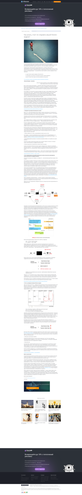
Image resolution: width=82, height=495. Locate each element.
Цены (42, 1)
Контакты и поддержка (34, 478)
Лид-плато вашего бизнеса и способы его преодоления (26, 423)
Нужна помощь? (48, 1)
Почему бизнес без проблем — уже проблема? (32, 352)
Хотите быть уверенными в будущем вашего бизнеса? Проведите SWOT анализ (54, 410)
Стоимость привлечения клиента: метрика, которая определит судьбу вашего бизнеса (40, 410)
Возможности (35, 1)
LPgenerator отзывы (24, 480)
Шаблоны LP (39, 1)
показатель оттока (47, 367)
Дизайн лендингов (53, 477)
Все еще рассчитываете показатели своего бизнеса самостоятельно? (35, 281)
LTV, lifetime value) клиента (28, 332)
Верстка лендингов (53, 476)
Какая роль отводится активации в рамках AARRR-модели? (26, 410)
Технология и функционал (45, 476)
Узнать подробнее (39, 23)
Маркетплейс (43, 481)
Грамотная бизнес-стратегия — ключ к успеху (31, 153)
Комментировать (33, 388)
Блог (22, 476)
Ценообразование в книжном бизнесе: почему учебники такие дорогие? (54, 423)
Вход (52, 1)
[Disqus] (41, 436)
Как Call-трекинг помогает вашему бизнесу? (40, 423)
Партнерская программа (44, 480)
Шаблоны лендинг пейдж (44, 477)
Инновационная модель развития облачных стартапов (33, 108)
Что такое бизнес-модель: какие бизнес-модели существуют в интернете (36, 79)
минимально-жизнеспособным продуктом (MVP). (35, 137)
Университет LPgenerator (25, 477)
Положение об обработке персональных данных (34, 477)
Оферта (32, 479)
